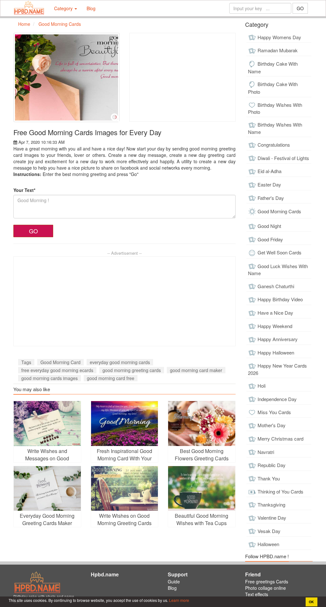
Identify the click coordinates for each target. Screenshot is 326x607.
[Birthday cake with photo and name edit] (29, 8)
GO (300, 8)
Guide (174, 581)
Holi (262, 385)
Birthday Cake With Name (273, 67)
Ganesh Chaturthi (276, 286)
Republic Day (272, 465)
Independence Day (277, 399)
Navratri (266, 452)
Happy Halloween (276, 352)
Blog (91, 8)
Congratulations (274, 144)
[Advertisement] (182, 77)
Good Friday (270, 239)
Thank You (269, 478)
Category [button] (64, 8)
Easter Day (269, 184)
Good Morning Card (60, 362)
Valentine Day (272, 517)
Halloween (268, 544)
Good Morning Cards (279, 211)
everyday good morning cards (120, 362)
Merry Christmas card (280, 438)
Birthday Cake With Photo (273, 88)
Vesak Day (269, 531)
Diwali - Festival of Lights (283, 158)
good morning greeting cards (132, 370)
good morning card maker (196, 370)
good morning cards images (49, 378)
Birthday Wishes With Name (275, 128)
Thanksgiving (271, 504)
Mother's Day (272, 425)
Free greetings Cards (266, 581)
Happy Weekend (275, 326)
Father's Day (271, 197)
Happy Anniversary (278, 339)
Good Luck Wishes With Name (278, 270)
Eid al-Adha (269, 171)
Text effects (256, 594)
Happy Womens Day (279, 37)
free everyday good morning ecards (57, 370)
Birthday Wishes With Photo (275, 108)
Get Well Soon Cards (279, 252)
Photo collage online (265, 588)
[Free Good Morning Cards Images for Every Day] (66, 77)
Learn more (178, 600)
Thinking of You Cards (280, 491)
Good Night (269, 226)
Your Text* (24, 190)
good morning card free (110, 378)
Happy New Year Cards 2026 (277, 369)
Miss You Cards (274, 412)
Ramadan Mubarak (278, 50)
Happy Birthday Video (280, 299)
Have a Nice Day (275, 312)
